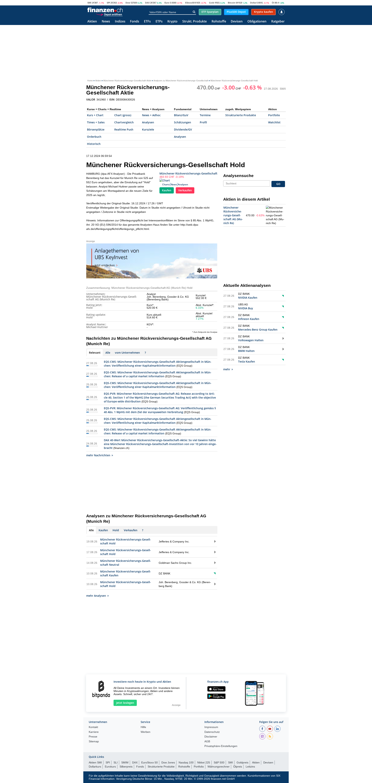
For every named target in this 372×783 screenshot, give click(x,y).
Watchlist (274, 122)
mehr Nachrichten (98, 455)
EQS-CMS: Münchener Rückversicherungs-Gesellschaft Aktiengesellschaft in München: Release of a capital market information (157, 374)
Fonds (134, 21)
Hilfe (143, 727)
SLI (116, 762)
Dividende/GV (183, 129)
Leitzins (250, 766)
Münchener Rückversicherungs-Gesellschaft (188, 173)
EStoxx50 (190, 3)
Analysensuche (238, 175)
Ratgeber (278, 21)
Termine (205, 115)
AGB (207, 741)
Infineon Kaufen (248, 319)
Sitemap (94, 741)
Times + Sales (96, 122)
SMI (89, 3)
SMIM (124, 762)
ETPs (159, 21)
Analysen (148, 122)
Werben (145, 732)
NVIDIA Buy (245, 308)
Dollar (253, 3)
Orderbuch (94, 136)
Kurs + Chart (95, 115)
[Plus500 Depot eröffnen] (109, 14)
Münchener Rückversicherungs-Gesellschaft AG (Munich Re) (233, 215)
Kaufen (166, 190)
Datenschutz (212, 732)
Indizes (120, 21)
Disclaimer (210, 736)
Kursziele (148, 129)
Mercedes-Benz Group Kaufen (257, 329)
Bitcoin (231, 3)
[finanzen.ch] (105, 10)
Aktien (92, 21)
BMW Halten (246, 351)
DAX (147, 3)
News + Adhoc (151, 115)
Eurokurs (110, 766)
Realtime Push (123, 129)
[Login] (281, 12)
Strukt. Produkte (194, 21)
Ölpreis (237, 766)
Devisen (237, 21)
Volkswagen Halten (251, 340)
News (106, 21)
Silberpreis (126, 766)
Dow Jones (168, 762)
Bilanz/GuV (181, 115)
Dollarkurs (95, 766)
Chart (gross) (122, 115)
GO (278, 184)
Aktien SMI (95, 762)
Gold (211, 3)
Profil (203, 122)
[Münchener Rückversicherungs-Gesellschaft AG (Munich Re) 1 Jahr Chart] (275, 215)
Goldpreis (242, 762)
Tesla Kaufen (246, 361)
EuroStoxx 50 (149, 762)
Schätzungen (182, 122)
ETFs (147, 21)
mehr (226, 369)
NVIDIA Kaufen (247, 297)
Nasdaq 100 (186, 762)
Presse (93, 736)
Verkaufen (185, 190)
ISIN (112, 99)
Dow (128, 3)
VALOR (90, 99)
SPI (108, 3)
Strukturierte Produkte (240, 115)
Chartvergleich (124, 122)
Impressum (211, 727)
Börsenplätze (95, 129)
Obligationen (256, 21)
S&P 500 (219, 762)
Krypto (172, 21)
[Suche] (194, 12)
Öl (273, 3)
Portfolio (274, 115)
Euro (166, 3)
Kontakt (93, 727)
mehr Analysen (96, 595)
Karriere (94, 732)
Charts (166, 184)
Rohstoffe (219, 21)
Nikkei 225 (203, 762)
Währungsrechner (219, 766)
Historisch (94, 144)
